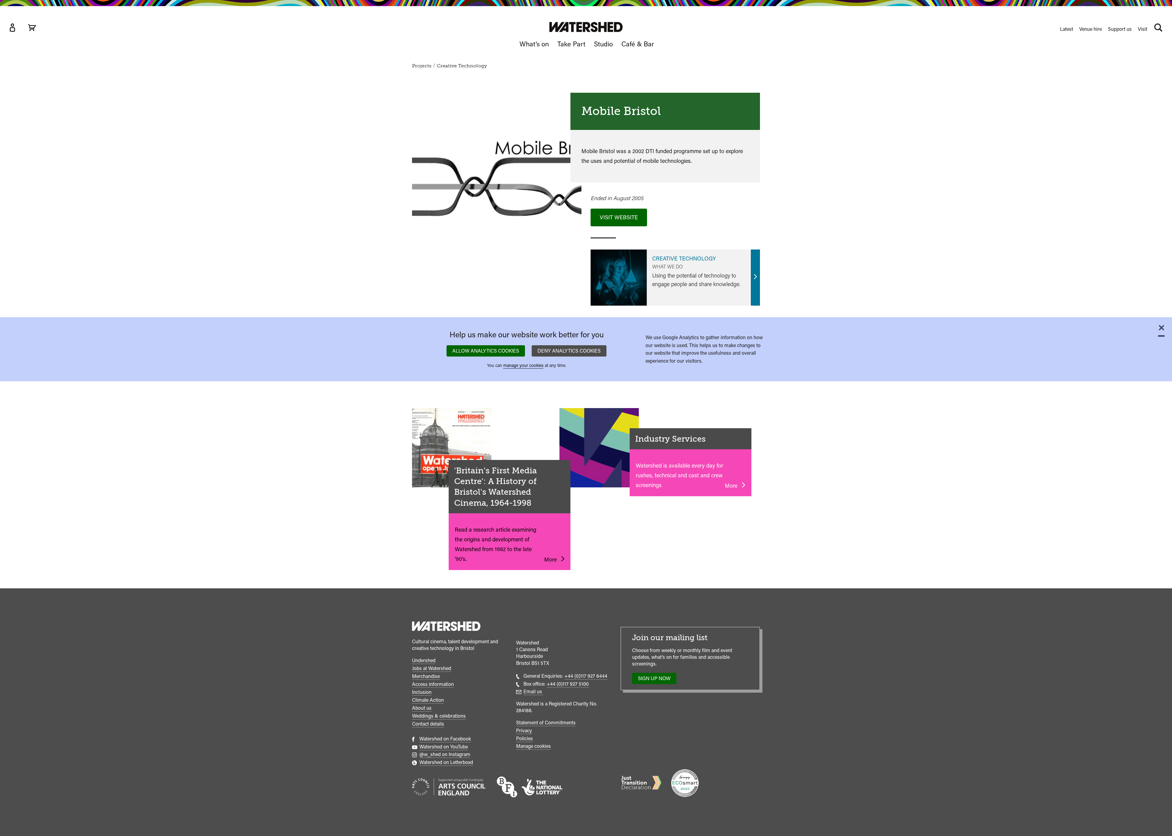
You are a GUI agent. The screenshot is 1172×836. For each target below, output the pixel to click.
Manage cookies (533, 746)
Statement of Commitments (546, 722)
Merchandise (426, 676)
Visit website (619, 217)
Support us (1120, 29)
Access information (433, 684)
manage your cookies (523, 365)
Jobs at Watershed (431, 668)
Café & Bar (637, 44)
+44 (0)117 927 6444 (585, 676)
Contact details (428, 724)
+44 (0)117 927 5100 (568, 684)
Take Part (571, 44)
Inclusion (422, 692)
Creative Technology (462, 66)
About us (422, 708)
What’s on (534, 44)
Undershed (424, 660)
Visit (1142, 29)
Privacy (524, 730)
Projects (422, 66)
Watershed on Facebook (445, 738)
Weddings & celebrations (439, 716)
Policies (524, 738)
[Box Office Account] (12, 27)
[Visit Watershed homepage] (586, 27)
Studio (603, 44)
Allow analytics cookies (485, 350)
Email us (533, 691)
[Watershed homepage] (446, 627)
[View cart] (32, 27)
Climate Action (428, 700)
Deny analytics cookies (569, 350)
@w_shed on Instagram (444, 754)
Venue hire (1090, 29)
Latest (1066, 29)
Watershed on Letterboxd (446, 762)
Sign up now (656, 680)
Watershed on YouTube (443, 746)
